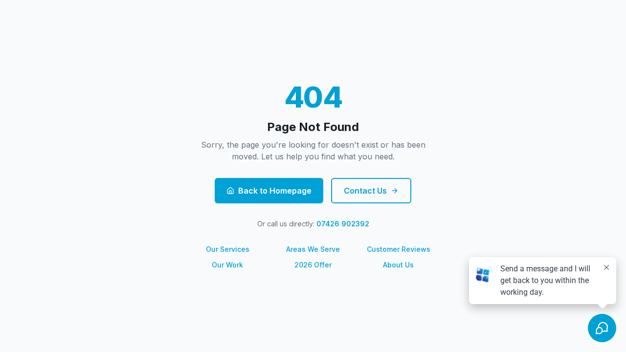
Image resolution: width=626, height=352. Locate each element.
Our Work (227, 265)
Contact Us (365, 191)
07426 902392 (342, 224)
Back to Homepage (275, 191)
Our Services (227, 249)
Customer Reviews (398, 249)
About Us (398, 265)
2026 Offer (313, 265)
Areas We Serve (313, 249)
